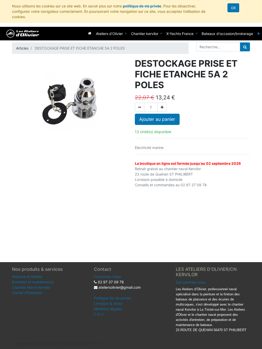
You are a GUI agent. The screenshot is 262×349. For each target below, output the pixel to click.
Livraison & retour (108, 303)
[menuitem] (89, 33)
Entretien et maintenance (33, 282)
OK (233, 8)
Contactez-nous (107, 276)
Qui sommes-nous (191, 282)
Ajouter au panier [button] (157, 119)
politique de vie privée (142, 6)
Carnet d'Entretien (27, 292)
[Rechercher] (245, 46)
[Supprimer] (139, 107)
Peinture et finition (27, 276)
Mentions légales (108, 309)
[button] (258, 33)
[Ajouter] (162, 107)
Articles (22, 48)
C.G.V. (99, 314)
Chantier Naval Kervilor (31, 287)
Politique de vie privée (112, 298)
